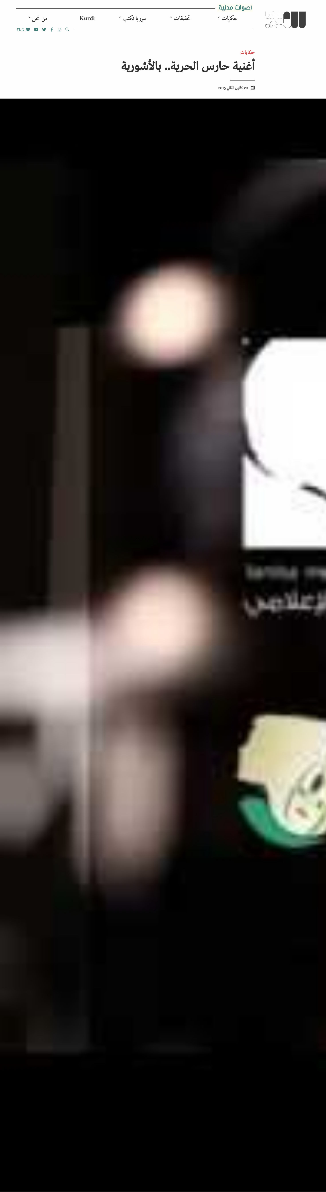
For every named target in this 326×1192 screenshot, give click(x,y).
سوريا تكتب (134, 18)
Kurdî (87, 18)
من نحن (39, 18)
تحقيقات (182, 18)
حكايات (229, 18)
